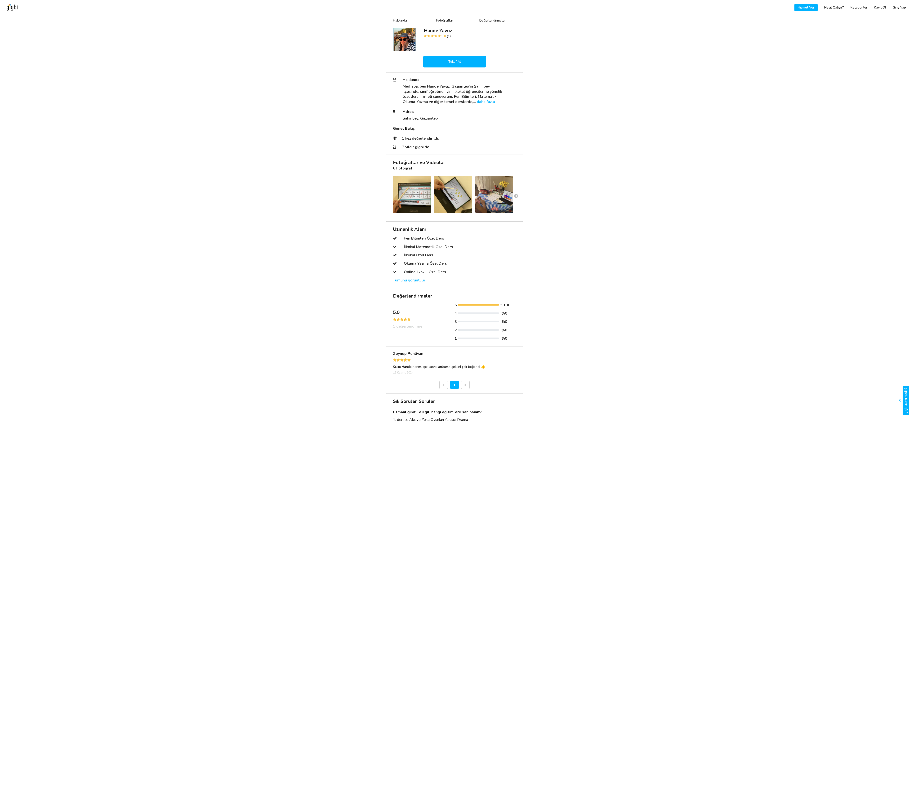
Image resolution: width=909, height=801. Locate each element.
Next (516, 196)
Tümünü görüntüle (409, 280)
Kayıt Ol (880, 7)
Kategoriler (859, 7)
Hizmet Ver (806, 7)
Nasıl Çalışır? (834, 7)
